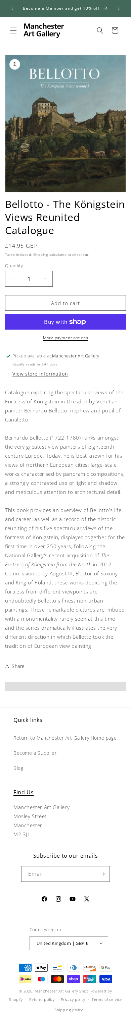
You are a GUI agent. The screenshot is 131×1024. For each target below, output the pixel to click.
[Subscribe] (102, 874)
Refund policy (42, 999)
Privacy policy (73, 999)
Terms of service (107, 999)
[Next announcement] (118, 8)
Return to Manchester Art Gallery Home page (65, 738)
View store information (40, 374)
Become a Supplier (34, 753)
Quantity (14, 266)
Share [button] (18, 666)
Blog (18, 768)
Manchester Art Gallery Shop (62, 990)
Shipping (40, 254)
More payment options (65, 338)
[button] (13, 30)
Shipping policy (68, 1009)
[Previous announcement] (12, 8)
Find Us (23, 792)
